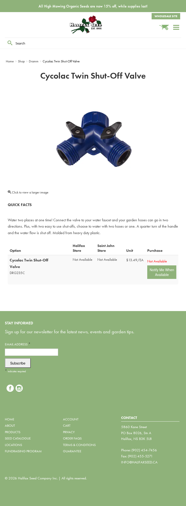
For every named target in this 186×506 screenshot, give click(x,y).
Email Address (18, 344)
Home (9, 419)
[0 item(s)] (166, 25)
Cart (66, 425)
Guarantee (72, 451)
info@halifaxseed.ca (139, 462)
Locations (13, 445)
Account (70, 419)
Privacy (69, 432)
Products (12, 432)
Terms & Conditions (79, 445)
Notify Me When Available (162, 272)
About (10, 425)
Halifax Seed (93, 24)
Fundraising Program (23, 451)
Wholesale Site (166, 16)
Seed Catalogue (18, 438)
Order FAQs (72, 438)
